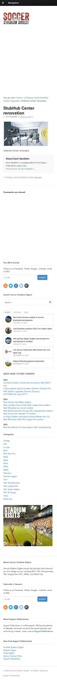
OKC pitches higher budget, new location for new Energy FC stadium (31, 340)
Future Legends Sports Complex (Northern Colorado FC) (27, 388)
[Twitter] (11, 285)
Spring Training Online (12, 655)
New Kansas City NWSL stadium (17, 402)
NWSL (6, 469)
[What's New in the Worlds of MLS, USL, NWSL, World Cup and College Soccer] (16, 23)
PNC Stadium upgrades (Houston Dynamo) (21, 391)
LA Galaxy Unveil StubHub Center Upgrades (23, 177)
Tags (26, 312)
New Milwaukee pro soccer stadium (18, 407)
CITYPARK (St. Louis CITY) (15, 394)
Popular (17, 312)
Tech (5, 479)
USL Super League (11, 489)
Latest (8, 312)
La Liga (6, 447)
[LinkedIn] (21, 285)
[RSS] (5, 285)
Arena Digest (8, 653)
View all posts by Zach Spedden (21, 169)
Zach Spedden (11, 117)
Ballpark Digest (9, 650)
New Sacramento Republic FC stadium (19, 413)
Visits (5, 495)
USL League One (10, 486)
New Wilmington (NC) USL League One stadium (23, 419)
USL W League (9, 492)
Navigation (13, 3)
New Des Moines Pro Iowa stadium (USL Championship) (27, 427)
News (5, 460)
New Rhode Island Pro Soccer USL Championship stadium (28, 410)
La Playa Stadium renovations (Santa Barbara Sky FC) (26, 416)
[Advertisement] (28, 58)
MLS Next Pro (9, 453)
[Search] (50, 302)
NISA (5, 463)
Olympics (7, 473)
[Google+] (26, 285)
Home (19, 98)
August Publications (43, 631)
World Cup (7, 498)
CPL (5, 443)
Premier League (10, 476)
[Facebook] (16, 285)
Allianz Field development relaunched (28, 361)
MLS (5, 450)
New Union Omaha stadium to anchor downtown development (28, 319)
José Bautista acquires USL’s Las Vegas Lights (32, 328)
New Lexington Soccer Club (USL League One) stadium (26, 405)
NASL (5, 456)
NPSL (5, 466)
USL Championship (11, 482)
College (6, 440)
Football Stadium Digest (13, 647)
